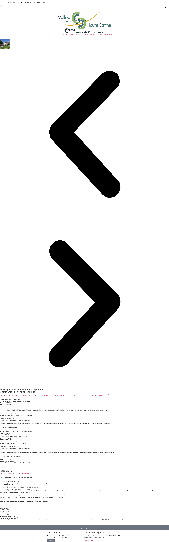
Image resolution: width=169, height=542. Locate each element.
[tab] (14, 395)
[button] (1, 6)
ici (25, 479)
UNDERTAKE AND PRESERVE (104, 34)
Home (58, 34)
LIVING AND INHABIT (75, 34)
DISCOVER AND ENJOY (89, 34)
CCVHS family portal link (17, 504)
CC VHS (65, 34)
